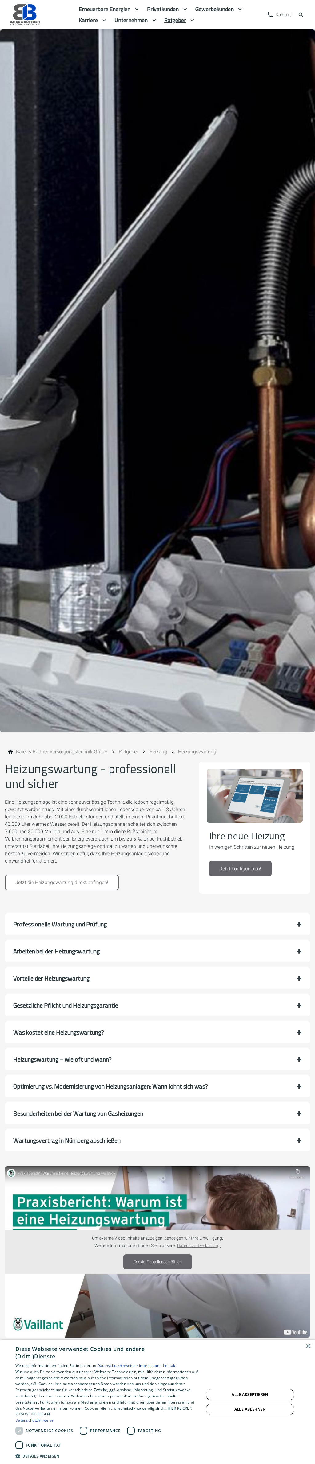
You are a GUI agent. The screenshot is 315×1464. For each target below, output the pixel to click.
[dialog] (157, 1402)
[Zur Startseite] (39, 14)
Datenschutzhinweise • (118, 1365)
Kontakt (170, 1365)
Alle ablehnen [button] (250, 1409)
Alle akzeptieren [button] (250, 1394)
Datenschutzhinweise (34, 1420)
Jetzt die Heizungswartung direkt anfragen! (61, 882)
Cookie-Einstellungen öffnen (158, 1262)
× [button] (308, 1346)
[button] (157, 924)
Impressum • (151, 1365)
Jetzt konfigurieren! (240, 869)
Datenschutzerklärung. (199, 1245)
